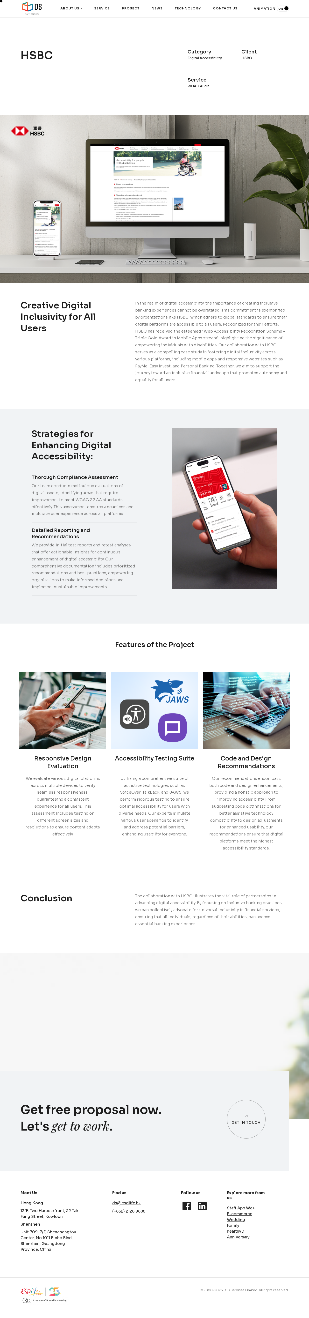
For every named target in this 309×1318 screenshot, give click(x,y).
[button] (71, 8)
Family (233, 1225)
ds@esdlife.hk (126, 1203)
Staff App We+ (241, 1208)
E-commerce (239, 1213)
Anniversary (238, 1237)
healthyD (235, 1231)
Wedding (236, 1219)
